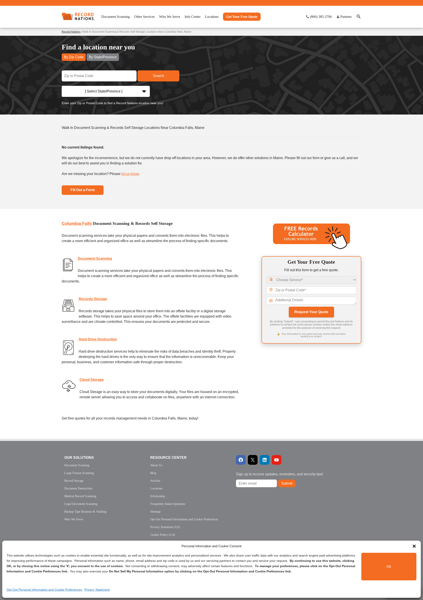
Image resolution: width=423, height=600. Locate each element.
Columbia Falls (77, 223)
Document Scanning (95, 258)
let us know (130, 174)
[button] (414, 546)
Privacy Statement (97, 589)
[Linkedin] (264, 460)
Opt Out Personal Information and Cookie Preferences (44, 589)
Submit (286, 483)
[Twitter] (253, 460)
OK (388, 566)
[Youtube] (276, 460)
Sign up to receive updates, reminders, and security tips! (279, 474)
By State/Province (103, 57)
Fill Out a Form (82, 190)
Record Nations (71, 31)
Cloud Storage (92, 380)
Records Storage (93, 299)
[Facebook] (241, 460)
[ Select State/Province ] (103, 91)
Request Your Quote (311, 312)
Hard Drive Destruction (98, 339)
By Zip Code (73, 57)
